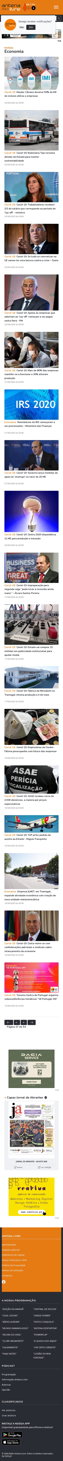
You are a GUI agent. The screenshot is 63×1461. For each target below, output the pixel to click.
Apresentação (9, 1244)
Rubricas (6, 1384)
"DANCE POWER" (42, 1315)
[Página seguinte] (24, 1022)
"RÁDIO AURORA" (11, 1321)
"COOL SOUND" (10, 1315)
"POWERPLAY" (40, 1334)
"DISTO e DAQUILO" (43, 1321)
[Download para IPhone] (31, 1442)
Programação (9, 1374)
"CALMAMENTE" (10, 1347)
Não (21, 27)
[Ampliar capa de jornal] (31, 1129)
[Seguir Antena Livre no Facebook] (4, 1282)
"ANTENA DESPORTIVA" (45, 1328)
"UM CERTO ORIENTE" (44, 1347)
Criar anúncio (9, 1415)
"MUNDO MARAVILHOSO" (15, 1328)
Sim (31, 27)
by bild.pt (7, 1456)
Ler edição (45, 1167)
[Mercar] (31, 1068)
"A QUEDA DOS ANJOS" (45, 1340)
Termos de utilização (12, 1270)
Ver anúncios (8, 1410)
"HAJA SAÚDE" (9, 1353)
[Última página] (32, 1022)
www (19, 1167)
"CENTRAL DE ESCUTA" (45, 1309)
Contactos (7, 1275)
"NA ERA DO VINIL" (12, 1334)
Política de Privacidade (13, 1265)
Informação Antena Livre (15, 1379)
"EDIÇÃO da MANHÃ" (13, 1309)
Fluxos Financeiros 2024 (14, 1260)
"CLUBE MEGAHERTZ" (13, 1340)
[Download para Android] (29, 1435)
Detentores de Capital (13, 1254)
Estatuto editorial (11, 1249)
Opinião (6, 1389)
